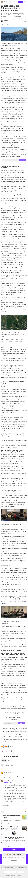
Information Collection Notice (16, 858)
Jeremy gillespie (7, 780)
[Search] (25, 812)
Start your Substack (10, 872)
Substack (8, 875)
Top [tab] (2, 812)
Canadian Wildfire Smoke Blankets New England (10, 816)
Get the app (20, 872)
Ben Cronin (6, 20)
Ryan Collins (6, 772)
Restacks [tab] (10, 760)
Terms (20, 867)
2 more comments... (5, 805)
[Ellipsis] (26, 772)
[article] (14, 819)
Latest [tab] (6, 812)
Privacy (16, 867)
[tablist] (6, 760)
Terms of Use (20, 857)
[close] (24, 831)
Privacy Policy (14, 860)
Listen (25, 21)
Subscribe (20, 1)
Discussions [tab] (11, 812)
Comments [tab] (4, 760)
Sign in (25, 1)
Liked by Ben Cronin (8, 774)
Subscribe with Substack (15, 854)
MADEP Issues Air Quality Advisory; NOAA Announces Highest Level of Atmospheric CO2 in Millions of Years (10, 819)
